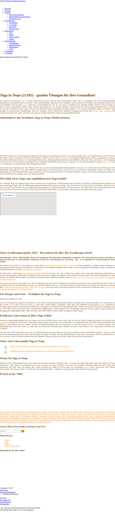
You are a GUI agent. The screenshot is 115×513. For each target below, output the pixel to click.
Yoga (11, 33)
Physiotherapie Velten (43, 422)
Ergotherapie (9, 51)
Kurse (86, 367)
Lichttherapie (13, 43)
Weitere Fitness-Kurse (12, 446)
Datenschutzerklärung (7, 492)
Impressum (4, 490)
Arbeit (95, 324)
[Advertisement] (58, 75)
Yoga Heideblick (35, 418)
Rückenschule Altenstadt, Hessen (60, 412)
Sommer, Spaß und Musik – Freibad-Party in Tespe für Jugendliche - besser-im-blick (40, 346)
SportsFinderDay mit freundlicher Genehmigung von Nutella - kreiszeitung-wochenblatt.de (42, 351)
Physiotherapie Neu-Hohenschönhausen (14, 414)
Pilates (11, 35)
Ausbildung (4, 322)
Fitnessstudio (9, 31)
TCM (11, 49)
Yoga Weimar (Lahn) (7, 412)
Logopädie (8, 53)
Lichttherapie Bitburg (49, 418)
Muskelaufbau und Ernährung (19, 17)
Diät (34, 305)
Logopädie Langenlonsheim (104, 416)
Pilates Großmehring (84, 414)
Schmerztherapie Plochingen (40, 414)
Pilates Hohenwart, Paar (86, 418)
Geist (101, 111)
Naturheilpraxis (5, 502)
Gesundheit (108, 111)
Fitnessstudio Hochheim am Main (80, 416)
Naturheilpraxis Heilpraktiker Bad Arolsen (31, 412)
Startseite (7, 9)
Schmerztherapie (15, 45)
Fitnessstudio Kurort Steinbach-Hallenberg (77, 420)
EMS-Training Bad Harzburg (83, 412)
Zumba (11, 39)
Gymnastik (13, 25)
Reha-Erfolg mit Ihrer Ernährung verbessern (60, 265)
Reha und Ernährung (16, 15)
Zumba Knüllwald (99, 414)
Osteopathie (13, 23)
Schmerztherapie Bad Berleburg (50, 420)
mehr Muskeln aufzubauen (32, 273)
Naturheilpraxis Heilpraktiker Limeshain (14, 418)
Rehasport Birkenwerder (101, 420)
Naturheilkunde (9, 41)
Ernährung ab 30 (15, 19)
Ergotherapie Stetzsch (68, 414)
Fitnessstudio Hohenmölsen (28, 420)
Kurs (28, 326)
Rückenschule (14, 29)
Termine (7, 11)
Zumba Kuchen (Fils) (57, 416)
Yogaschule (64, 158)
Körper (95, 111)
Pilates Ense (55, 414)
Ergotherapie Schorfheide (9, 420)
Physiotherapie (9, 21)
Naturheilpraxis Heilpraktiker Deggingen (20, 422)
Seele (2, 164)
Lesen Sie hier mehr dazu (32, 269)
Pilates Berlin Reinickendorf (67, 418)
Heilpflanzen (13, 47)
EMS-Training (14, 37)
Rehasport (12, 27)
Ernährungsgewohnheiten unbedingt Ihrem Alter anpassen (24, 287)
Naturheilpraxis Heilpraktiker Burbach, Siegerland (28, 416)
